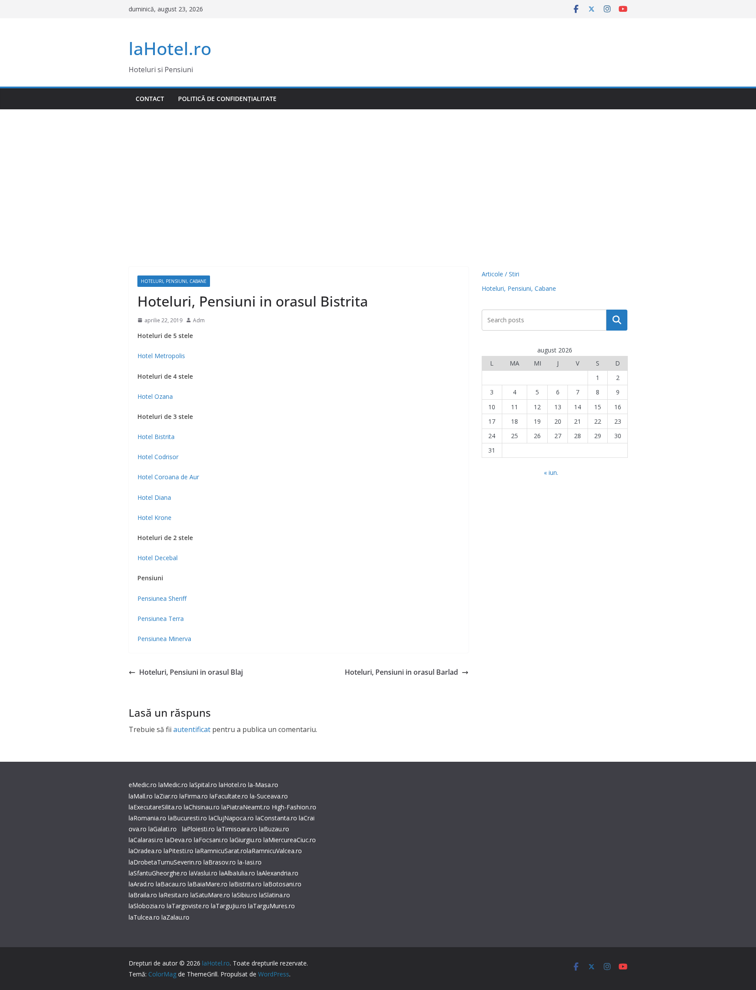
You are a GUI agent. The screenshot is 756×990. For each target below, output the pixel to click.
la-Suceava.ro (269, 796)
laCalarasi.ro (146, 840)
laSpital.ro (203, 785)
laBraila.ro (143, 895)
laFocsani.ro (210, 840)
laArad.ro (141, 884)
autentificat (191, 729)
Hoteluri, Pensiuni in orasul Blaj (191, 672)
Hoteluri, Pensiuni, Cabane (173, 281)
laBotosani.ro (281, 884)
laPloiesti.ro (198, 829)
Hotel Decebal (157, 558)
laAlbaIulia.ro (237, 873)
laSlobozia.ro (147, 906)
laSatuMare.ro (210, 895)
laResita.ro (174, 895)
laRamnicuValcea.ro (274, 851)
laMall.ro (141, 796)
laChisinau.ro (202, 807)
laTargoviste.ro (188, 906)
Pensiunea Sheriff (161, 598)
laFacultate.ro (229, 796)
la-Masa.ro (263, 785)
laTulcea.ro (145, 917)
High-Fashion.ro (294, 807)
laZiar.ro (166, 796)
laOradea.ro (145, 851)
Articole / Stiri (500, 274)
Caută (616, 320)
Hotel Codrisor (157, 457)
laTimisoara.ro (237, 829)
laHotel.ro (170, 48)
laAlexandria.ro (277, 873)
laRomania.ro (147, 818)
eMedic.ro (143, 785)
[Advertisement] (378, 175)
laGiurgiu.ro (246, 840)
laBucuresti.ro (187, 818)
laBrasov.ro (219, 862)
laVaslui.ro (204, 873)
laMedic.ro (173, 785)
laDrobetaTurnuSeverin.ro (165, 862)
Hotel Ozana (155, 396)
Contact (150, 98)
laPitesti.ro (178, 851)
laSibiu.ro (243, 895)
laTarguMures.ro (271, 906)
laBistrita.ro (245, 884)
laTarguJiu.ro (229, 906)
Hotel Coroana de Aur (168, 477)
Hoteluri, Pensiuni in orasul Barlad (401, 672)
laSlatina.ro (274, 895)
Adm (199, 320)
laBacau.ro (171, 884)
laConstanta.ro (276, 818)
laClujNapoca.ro (231, 818)
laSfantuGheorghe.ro (158, 873)
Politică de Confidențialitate (227, 98)
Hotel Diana (154, 497)
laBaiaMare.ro (208, 884)
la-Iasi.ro (250, 862)
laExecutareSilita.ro (155, 807)
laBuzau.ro (274, 829)
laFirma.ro (193, 796)
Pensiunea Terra (160, 618)
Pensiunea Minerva (164, 638)
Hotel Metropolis (161, 356)
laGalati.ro (162, 829)
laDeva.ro (178, 840)
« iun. (551, 472)
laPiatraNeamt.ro (245, 807)
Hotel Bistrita (156, 436)
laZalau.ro (175, 917)
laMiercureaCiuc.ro (289, 840)
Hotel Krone (154, 517)
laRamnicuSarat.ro (221, 851)
